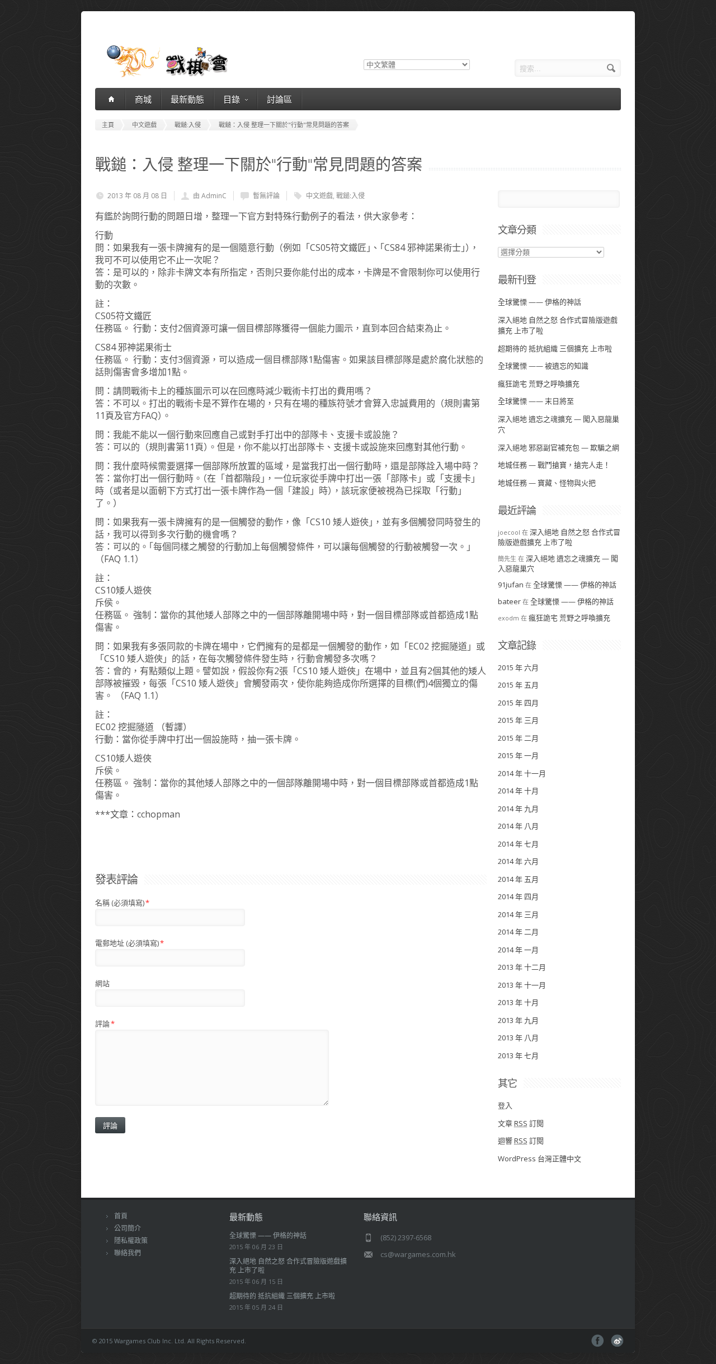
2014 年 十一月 (522, 773)
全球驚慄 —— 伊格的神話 (539, 302)
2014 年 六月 (518, 861)
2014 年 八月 (518, 826)
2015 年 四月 (518, 703)
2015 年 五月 (518, 685)
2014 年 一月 (518, 950)
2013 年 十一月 (522, 985)
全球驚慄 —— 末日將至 (536, 401)
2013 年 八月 (518, 1038)
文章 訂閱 (521, 1123)
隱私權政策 (131, 1240)
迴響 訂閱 (521, 1141)
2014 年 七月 (518, 844)
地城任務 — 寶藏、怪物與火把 (547, 483)
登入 (505, 1105)
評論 (105, 1024)
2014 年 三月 (518, 914)
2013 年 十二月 (522, 967)
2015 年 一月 (518, 755)
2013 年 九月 (518, 1020)
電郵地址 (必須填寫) (129, 943)
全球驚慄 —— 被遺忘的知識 (543, 366)
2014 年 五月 (518, 879)
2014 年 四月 (518, 896)
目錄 (231, 99)
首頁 (121, 1216)
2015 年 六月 (518, 667)
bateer (509, 601)
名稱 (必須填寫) (122, 903)
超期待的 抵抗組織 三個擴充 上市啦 (555, 348)
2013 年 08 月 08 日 (137, 195)
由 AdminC (210, 195)
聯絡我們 (127, 1253)
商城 (143, 99)
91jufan (511, 585)
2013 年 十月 (518, 1002)
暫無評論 (266, 195)
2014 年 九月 (518, 809)
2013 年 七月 (518, 1055)
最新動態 (187, 99)
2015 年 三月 (518, 720)
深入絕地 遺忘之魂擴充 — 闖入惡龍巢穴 (558, 563)
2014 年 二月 (518, 932)
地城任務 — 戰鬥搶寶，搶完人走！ (554, 465)
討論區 (279, 99)
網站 (102, 983)
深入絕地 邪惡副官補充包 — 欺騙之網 (558, 447)
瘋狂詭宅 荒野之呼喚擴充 (539, 384)
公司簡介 (127, 1228)
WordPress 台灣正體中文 (539, 1158)
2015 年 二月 (518, 738)
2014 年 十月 (518, 791)
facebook (597, 1340)
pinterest (617, 1340)
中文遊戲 (319, 195)
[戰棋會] (161, 76)
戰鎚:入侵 (350, 195)
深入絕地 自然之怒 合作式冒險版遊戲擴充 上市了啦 (559, 537)
